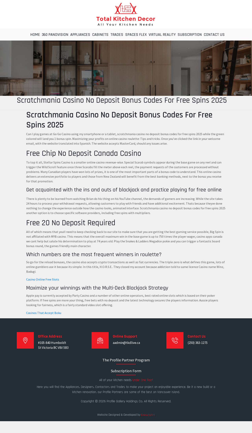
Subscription (190, 34)
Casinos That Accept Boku (43, 313)
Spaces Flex (136, 34)
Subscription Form (126, 370)
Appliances (80, 34)
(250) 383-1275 (198, 343)
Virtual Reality (162, 34)
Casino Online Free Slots (42, 279)
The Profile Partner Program (126, 359)
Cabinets (100, 34)
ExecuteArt (148, 415)
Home (35, 34)
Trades (116, 34)
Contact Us (214, 34)
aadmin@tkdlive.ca (126, 343)
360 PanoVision (55, 34)
